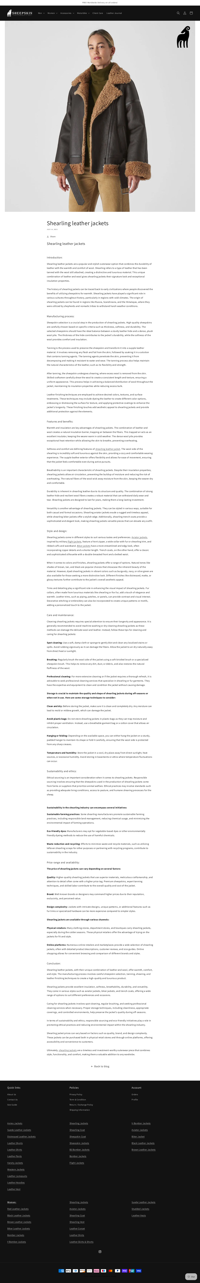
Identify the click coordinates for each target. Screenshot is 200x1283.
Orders (135, 1094)
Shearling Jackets (79, 1123)
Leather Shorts (15, 1143)
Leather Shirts (14, 1149)
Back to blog (101, 1066)
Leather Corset (77, 1228)
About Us (11, 1094)
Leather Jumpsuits (17, 1176)
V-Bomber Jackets (141, 1123)
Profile (135, 1099)
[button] (41, 13)
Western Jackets (16, 1169)
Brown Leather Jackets (144, 1149)
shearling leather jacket (107, 448)
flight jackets (74, 541)
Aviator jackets (139, 537)
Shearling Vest (77, 1221)
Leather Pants (14, 1156)
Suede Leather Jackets (19, 1129)
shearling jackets (68, 1050)
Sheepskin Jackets (79, 1143)
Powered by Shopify (109, 1276)
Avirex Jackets (14, 1123)
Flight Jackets (77, 1162)
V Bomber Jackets (16, 1241)
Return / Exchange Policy (81, 1104)
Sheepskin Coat (78, 1136)
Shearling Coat (77, 1129)
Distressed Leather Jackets (21, 1136)
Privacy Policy (76, 1094)
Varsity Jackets (15, 1162)
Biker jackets (83, 545)
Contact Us (12, 1099)
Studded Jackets (140, 1208)
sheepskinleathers (95, 1276)
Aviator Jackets (140, 1129)
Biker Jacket (138, 1136)
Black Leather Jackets (143, 1143)
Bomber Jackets (78, 1156)
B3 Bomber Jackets (80, 1149)
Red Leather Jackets (18, 1208)
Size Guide (12, 1104)
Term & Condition (78, 1099)
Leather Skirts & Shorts (82, 1241)
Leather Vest (13, 1189)
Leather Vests (139, 1215)
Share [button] (53, 236)
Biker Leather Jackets (18, 1228)
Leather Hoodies (16, 1182)
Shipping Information (80, 1110)
